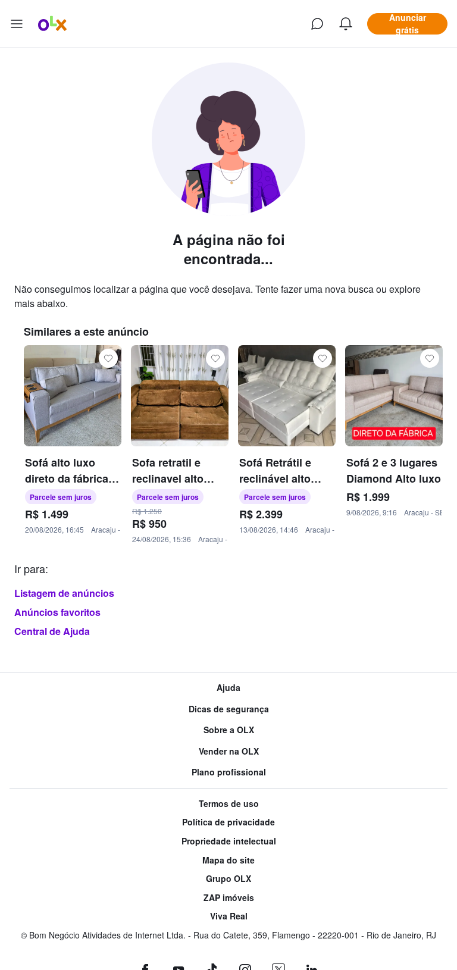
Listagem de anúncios (64, 593)
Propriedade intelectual (228, 841)
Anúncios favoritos (57, 612)
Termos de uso (229, 803)
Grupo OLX (228, 878)
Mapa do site (228, 860)
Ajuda (228, 687)
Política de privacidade (228, 822)
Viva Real (229, 916)
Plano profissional (229, 772)
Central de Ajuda (52, 631)
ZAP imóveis (229, 897)
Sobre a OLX (229, 730)
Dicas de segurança (229, 709)
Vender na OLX (229, 751)
